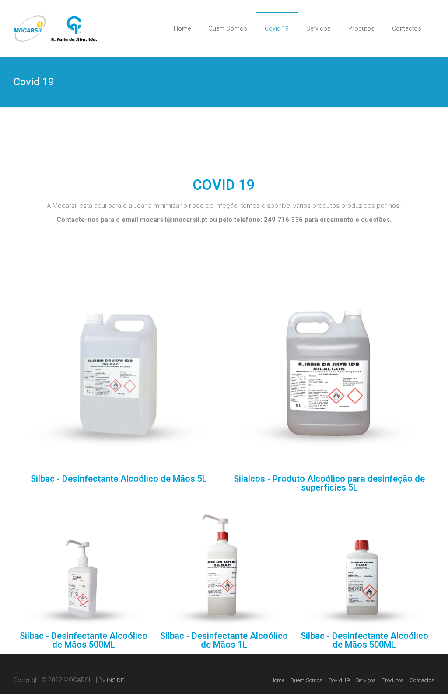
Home (182, 28)
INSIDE (115, 680)
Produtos (361, 28)
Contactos (406, 28)
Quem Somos (227, 28)
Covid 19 (277, 28)
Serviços (318, 28)
